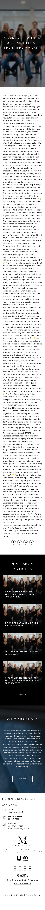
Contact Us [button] (22, 779)
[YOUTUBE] (30, 868)
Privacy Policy (33, 895)
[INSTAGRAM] (20, 868)
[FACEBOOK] (15, 868)
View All (22, 695)
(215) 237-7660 (13, 819)
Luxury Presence (22, 883)
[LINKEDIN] (25, 868)
